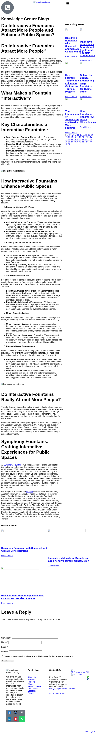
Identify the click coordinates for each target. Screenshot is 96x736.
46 (69, 144)
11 (84, 135)
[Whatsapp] (22, 719)
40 (80, 142)
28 (75, 139)
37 (72, 142)
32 (85, 139)
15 (66, 137)
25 (66, 139)
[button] (80, 4)
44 (91, 142)
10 (81, 135)
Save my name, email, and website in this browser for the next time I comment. (38, 656)
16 (69, 137)
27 (72, 139)
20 (80, 137)
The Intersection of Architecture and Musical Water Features (72, 119)
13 (89, 135)
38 (75, 142)
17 (72, 137)
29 (77, 139)
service (29, 492)
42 (85, 142)
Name (4, 642)
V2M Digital (89, 731)
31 (83, 139)
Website (4, 652)
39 (77, 142)
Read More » (71, 56)
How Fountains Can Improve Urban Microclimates (88, 117)
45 (66, 144)
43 (88, 142)
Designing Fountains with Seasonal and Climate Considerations (74, 45)
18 (75, 137)
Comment (6, 638)
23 (88, 137)
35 (66, 142)
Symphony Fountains (13, 465)
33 (88, 139)
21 (83, 137)
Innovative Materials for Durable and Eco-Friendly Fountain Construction (87, 48)
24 (91, 137)
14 (92, 135)
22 (85, 137)
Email (4, 647)
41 (83, 142)
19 (77, 137)
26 (69, 139)
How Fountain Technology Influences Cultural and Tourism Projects (72, 83)
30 (80, 139)
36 (69, 142)
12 (86, 135)
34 (91, 139)
